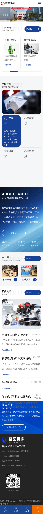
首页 (5, 511)
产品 (16, 511)
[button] (5, 19)
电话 (27, 511)
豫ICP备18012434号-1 (19, 504)
